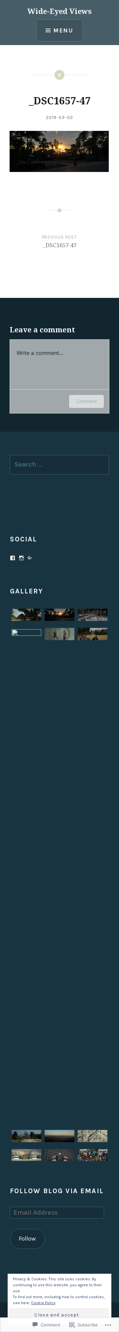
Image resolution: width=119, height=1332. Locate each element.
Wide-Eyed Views (59, 11)
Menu (63, 30)
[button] (26, 616)
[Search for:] (59, 464)
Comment (86, 401)
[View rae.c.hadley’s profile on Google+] (30, 558)
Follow (27, 1238)
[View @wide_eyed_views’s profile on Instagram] (21, 558)
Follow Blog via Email (57, 1191)
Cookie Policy (43, 1303)
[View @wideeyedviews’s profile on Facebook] (12, 558)
